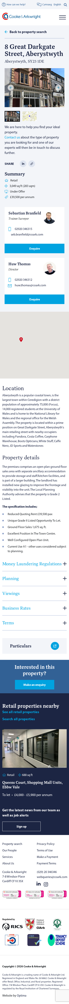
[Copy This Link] (31, 163)
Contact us (12, 137)
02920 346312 (23, 280)
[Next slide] (58, 88)
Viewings (11, 593)
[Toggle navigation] (62, 17)
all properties (18, 719)
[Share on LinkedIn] (23, 163)
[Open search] (65, 4)
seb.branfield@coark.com (27, 234)
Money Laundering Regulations (32, 564)
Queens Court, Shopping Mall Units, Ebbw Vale (32, 785)
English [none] (57, 4)
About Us (8, 863)
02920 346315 (23, 229)
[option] (57, 4)
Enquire (34, 248)
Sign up (21, 826)
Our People (9, 850)
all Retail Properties (20, 712)
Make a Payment (47, 857)
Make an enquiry (34, 685)
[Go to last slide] (11, 88)
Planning (10, 578)
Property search (12, 844)
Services (7, 857)
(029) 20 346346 (47, 872)
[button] (12, 116)
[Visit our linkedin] (38, 883)
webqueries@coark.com (52, 877)
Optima (21, 995)
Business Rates (16, 608)
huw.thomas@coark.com (30, 285)
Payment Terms (46, 863)
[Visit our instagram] (46, 883)
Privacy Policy (46, 844)
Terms (8, 623)
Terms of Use (45, 850)
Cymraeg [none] (47, 4)
